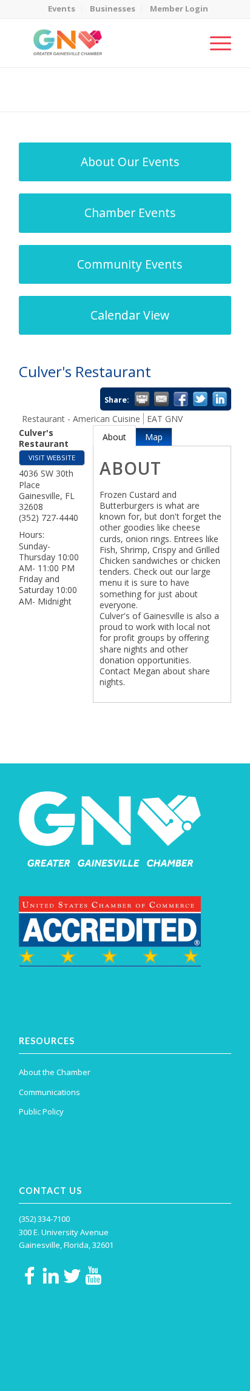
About (114, 437)
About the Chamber (54, 1072)
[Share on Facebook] (181, 399)
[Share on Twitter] (200, 399)
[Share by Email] (161, 399)
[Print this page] (142, 399)
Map (154, 437)
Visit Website (52, 457)
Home (78, 97)
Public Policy (41, 1111)
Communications (49, 1092)
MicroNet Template (61, 84)
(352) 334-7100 (44, 1218)
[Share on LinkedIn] (219, 399)
